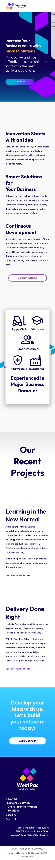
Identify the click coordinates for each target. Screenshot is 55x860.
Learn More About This (18, 575)
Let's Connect (27, 740)
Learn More (19, 82)
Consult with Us (27, 278)
